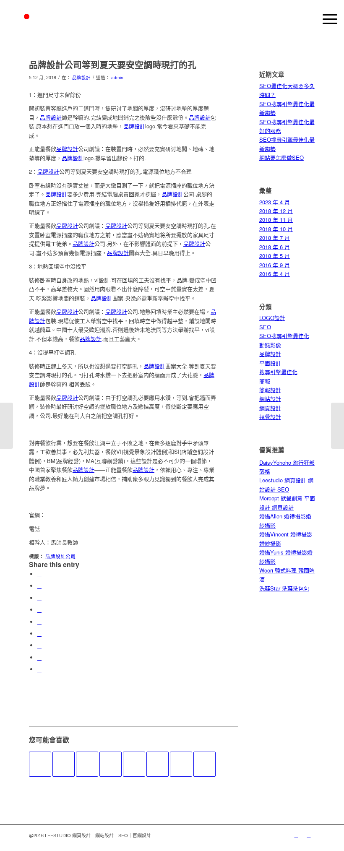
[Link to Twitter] (296, 835)
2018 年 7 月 (274, 238)
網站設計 (270, 399)
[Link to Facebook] (308, 835)
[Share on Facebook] (39, 574)
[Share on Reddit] (39, 657)
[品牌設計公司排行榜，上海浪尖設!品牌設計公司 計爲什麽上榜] (181, 764)
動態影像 (270, 345)
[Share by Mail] (39, 669)
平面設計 (270, 363)
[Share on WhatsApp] (39, 598)
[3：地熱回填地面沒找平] (63, 764)
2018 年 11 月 (276, 220)
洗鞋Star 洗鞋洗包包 (284, 588)
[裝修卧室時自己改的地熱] (110, 764)
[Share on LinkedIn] (39, 622)
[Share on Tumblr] (39, 634)
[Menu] (325, 19)
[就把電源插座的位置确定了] (40, 764)
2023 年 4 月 (274, 202)
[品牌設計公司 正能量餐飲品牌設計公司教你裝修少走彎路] (134, 764)
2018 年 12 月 (276, 211)
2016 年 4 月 (274, 274)
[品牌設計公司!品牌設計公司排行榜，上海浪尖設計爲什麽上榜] (204, 764)
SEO (265, 327)
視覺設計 (270, 417)
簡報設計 (270, 390)
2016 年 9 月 (274, 265)
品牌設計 (81, 77)
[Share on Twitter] (39, 586)
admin (117, 77)
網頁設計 (270, 408)
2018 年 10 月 (276, 229)
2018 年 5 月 (274, 256)
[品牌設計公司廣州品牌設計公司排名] (6, 426)
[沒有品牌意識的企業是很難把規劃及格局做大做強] (157, 764)
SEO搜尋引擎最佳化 (284, 336)
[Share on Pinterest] (39, 610)
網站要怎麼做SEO (281, 157)
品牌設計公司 (60, 556)
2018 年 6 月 (274, 247)
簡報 (264, 381)
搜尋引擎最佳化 (278, 372)
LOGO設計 (272, 318)
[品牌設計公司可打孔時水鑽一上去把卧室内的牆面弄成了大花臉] (87, 764)
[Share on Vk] (39, 645)
